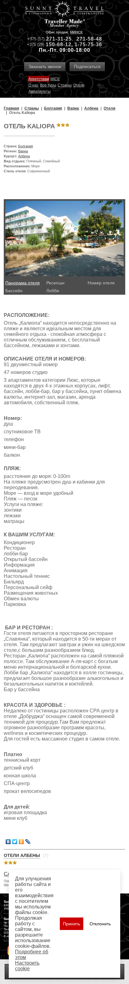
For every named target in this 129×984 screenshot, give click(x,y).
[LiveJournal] (28, 842)
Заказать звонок (44, 66)
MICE (55, 79)
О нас (33, 85)
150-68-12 (58, 44)
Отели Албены (22, 855)
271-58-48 (89, 39)
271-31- (55, 39)
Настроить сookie (27, 965)
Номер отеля (101, 282)
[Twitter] (15, 842)
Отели (79, 85)
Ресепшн (55, 282)
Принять (71, 923)
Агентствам (38, 79)
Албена (24, 156)
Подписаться (87, 66)
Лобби (52, 290)
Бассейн (14, 290)
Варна (23, 151)
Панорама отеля (22, 282)
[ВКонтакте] (8, 842)
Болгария (25, 146)
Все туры (48, 85)
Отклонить (100, 923)
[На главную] (64, 9)
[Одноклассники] (21, 842)
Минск (76, 32)
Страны (65, 85)
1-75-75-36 (88, 44)
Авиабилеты (39, 91)
